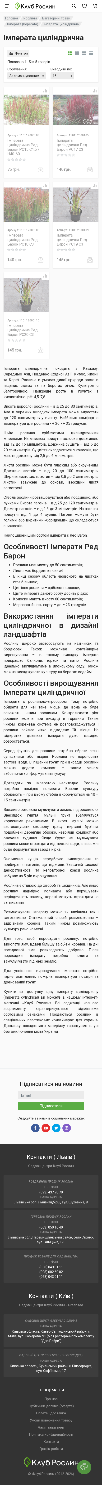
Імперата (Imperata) (22, 24)
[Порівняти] (45, 91)
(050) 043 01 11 (51, 1267)
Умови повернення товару (51, 1420)
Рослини (30, 18)
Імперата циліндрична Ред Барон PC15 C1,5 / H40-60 (23, 147)
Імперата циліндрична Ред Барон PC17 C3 (72, 145)
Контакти (51, 1441)
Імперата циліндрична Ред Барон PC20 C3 (22, 330)
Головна (11, 18)
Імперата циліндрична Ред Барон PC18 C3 (22, 240)
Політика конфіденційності (51, 1434)
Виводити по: (61, 69)
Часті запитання (51, 1427)
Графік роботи (51, 1449)
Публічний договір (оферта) (51, 1406)
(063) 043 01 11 (51, 1277)
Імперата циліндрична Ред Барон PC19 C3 (72, 240)
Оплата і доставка (51, 1413)
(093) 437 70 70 (51, 1192)
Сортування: (17, 69)
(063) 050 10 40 (51, 1227)
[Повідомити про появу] (40, 169)
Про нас (51, 1399)
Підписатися (51, 1105)
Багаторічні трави (56, 18)
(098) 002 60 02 (51, 1272)
